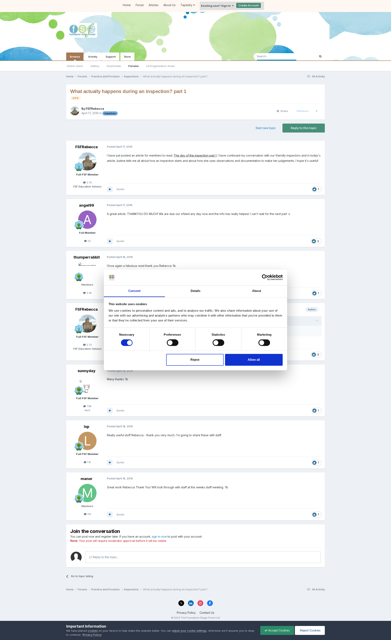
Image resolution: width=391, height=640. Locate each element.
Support (111, 56)
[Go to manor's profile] (87, 493)
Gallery (94, 66)
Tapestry (186, 5)
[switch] (172, 343)
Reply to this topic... (105, 557)
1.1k (88, 462)
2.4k (89, 292)
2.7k (89, 182)
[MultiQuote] (110, 189)
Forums (133, 66)
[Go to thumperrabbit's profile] (87, 271)
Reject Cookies (310, 630)
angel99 (86, 205)
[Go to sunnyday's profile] (87, 385)
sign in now (159, 536)
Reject (194, 359)
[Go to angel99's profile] (87, 219)
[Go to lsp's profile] (87, 441)
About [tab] (256, 291)
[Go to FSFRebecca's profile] (74, 110)
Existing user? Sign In (216, 5)
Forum (140, 5)
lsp (86, 426)
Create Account (248, 5)
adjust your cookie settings (189, 630)
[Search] (320, 56)
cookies (93, 630)
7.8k (89, 406)
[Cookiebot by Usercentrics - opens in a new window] (265, 277)
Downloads (114, 66)
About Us (169, 5)
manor (86, 479)
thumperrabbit (87, 257)
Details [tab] (196, 291)
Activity (92, 56)
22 (89, 240)
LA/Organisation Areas (160, 66)
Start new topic (266, 128)
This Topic (304, 56)
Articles (153, 5)
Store (127, 56)
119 (89, 514)
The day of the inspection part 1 (195, 155)
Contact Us (207, 612)
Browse (75, 56)
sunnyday (87, 371)
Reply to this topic (303, 128)
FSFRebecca (95, 108)
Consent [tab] (134, 291)
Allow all (254, 359)
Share (283, 111)
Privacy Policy (186, 612)
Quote (120, 189)
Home (127, 5)
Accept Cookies (278, 630)
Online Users (75, 66)
